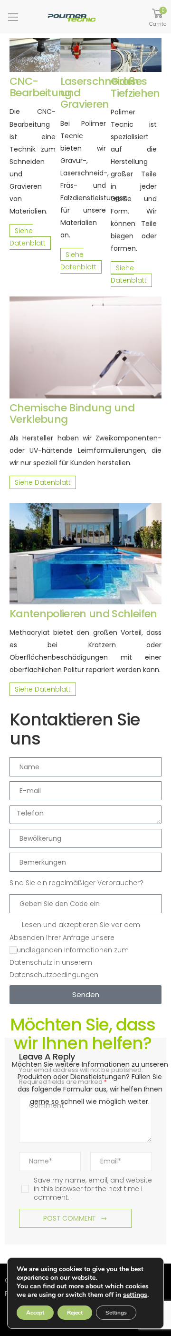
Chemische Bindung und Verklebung (72, 413)
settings (135, 1295)
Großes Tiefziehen (135, 87)
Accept (35, 1312)
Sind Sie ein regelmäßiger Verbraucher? (76, 882)
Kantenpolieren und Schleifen (83, 613)
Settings (116, 1312)
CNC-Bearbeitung (41, 87)
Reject (75, 1312)
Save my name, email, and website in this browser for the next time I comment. (93, 1189)
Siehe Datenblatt (28, 237)
